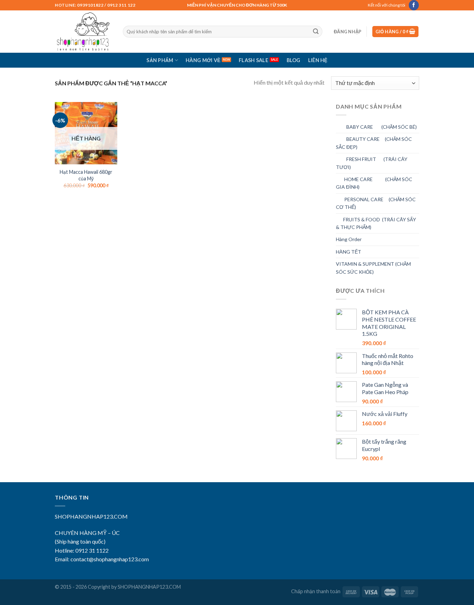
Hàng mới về (203, 60)
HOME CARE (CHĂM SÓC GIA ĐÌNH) (374, 183)
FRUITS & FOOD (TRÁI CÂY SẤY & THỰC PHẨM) (376, 223)
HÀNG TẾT (348, 252)
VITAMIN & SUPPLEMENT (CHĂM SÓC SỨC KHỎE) (373, 267)
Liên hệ (318, 60)
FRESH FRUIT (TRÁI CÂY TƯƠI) (371, 163)
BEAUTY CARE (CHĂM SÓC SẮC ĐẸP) (374, 143)
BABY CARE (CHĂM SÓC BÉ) (376, 127)
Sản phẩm (159, 60)
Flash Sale (253, 60)
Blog (294, 60)
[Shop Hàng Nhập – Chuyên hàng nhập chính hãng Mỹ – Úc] (83, 31)
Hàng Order (349, 239)
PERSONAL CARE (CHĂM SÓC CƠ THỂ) (376, 203)
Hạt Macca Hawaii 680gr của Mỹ (86, 175)
